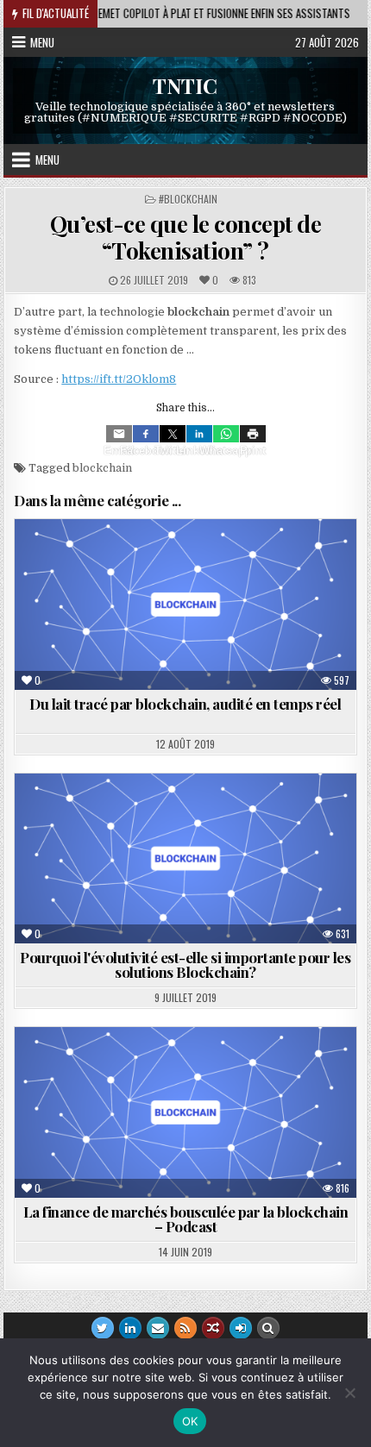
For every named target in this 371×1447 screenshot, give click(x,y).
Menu (42, 42)
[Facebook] (146, 433)
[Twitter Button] (102, 1328)
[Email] (119, 433)
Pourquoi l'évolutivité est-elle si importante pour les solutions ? (185, 964)
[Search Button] (268, 1328)
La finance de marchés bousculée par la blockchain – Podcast (186, 1219)
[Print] (253, 433)
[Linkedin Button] (130, 1328)
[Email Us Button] (158, 1328)
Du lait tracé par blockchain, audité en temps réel (185, 703)
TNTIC (185, 85)
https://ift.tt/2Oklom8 (118, 379)
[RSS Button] (185, 1328)
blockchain (102, 467)
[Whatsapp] (226, 433)
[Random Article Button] (213, 1328)
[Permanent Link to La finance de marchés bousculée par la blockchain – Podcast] (185, 1112)
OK (190, 1421)
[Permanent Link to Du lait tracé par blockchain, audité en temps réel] (185, 604)
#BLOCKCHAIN (188, 198)
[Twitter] (173, 433)
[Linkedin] (199, 433)
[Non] (349, 1392)
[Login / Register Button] (241, 1328)
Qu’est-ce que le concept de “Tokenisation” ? (186, 237)
